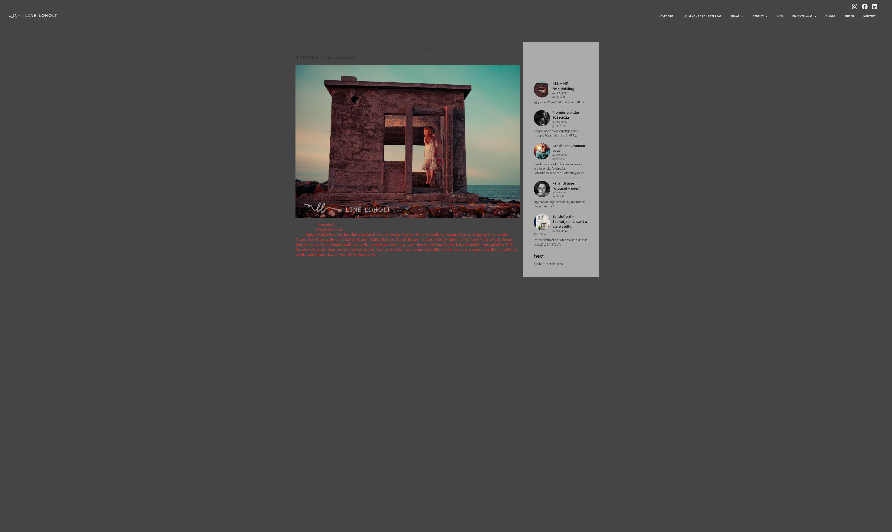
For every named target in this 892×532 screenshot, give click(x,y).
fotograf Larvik (458, 235)
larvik (363, 245)
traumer (475, 249)
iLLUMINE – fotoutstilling (702, 16)
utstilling (492, 249)
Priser (849, 16)
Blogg (830, 16)
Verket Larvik (364, 254)
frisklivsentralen (354, 239)
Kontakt (869, 16)
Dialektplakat (802, 16)
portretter (394, 249)
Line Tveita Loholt (451, 245)
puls (407, 249)
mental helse (493, 245)
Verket (345, 254)
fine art (408, 235)
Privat (735, 16)
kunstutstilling (344, 245)
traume (460, 249)
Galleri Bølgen (408, 239)
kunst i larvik (319, 245)
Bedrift (758, 16)
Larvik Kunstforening (387, 245)
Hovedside (666, 16)
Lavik (411, 245)
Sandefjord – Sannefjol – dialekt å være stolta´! (569, 221)
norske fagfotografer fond (361, 249)
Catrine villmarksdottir (356, 235)
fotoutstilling (327, 239)
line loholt (326, 224)
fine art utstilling (429, 235)
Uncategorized (329, 229)
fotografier (304, 239)
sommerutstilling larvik (433, 249)
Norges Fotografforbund (315, 249)
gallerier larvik (434, 239)
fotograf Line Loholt (490, 235)
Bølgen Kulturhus (320, 235)
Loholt (474, 245)
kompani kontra (477, 239)
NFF (509, 245)
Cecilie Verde (388, 235)
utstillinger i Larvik (322, 254)
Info (780, 16)
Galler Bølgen (382, 239)
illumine (456, 239)
